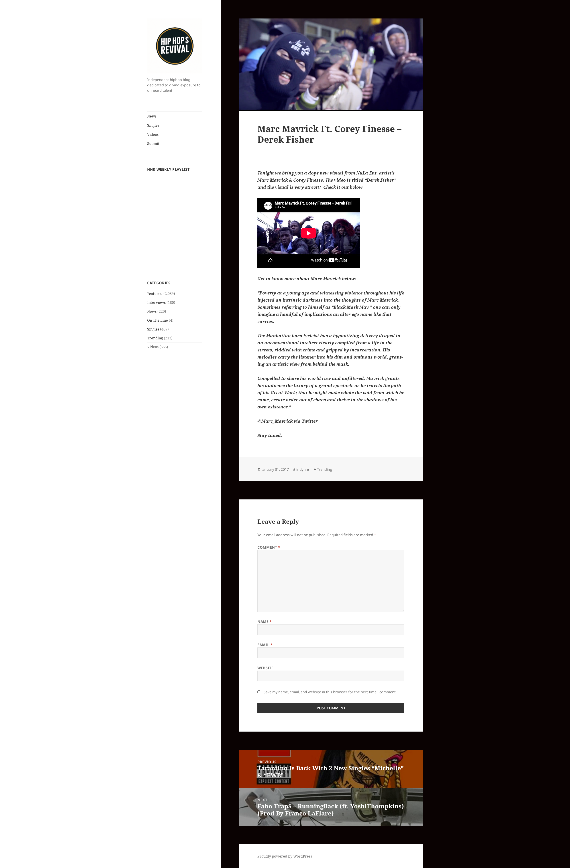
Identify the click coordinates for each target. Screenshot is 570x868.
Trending (155, 338)
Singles (153, 125)
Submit (153, 143)
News (152, 116)
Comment (268, 547)
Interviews (156, 302)
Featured (155, 293)
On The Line (157, 320)
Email (264, 644)
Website (265, 667)
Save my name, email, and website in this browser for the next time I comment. (330, 692)
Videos (153, 134)
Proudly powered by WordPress (284, 856)
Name (264, 621)
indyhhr (302, 469)
